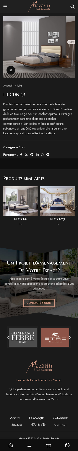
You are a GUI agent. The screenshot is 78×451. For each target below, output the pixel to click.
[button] (8, 337)
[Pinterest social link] (32, 154)
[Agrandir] (10, 70)
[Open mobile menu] (5, 6)
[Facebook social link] (21, 154)
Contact (60, 424)
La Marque (36, 418)
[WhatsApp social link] (42, 154)
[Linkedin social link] (37, 154)
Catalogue (60, 418)
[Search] (72, 6)
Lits (19, 85)
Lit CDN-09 (57, 219)
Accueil (8, 85)
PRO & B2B (38, 424)
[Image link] (39, 366)
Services (16, 424)
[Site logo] (39, 6)
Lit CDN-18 (20, 219)
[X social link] (26, 154)
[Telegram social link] (48, 154)
